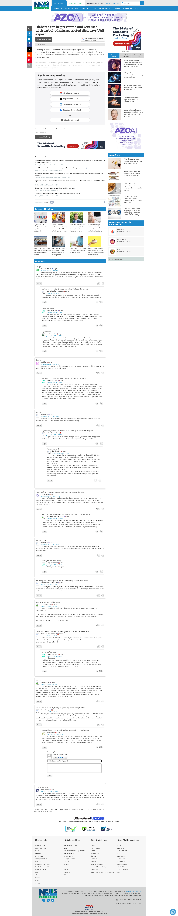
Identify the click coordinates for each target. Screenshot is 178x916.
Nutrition (120, 249)
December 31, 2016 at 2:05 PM (50, 544)
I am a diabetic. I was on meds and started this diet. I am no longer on (66, 730)
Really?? (38, 267)
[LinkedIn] (29, 39)
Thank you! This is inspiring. (51, 561)
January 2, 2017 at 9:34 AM (54, 293)
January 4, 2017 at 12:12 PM (54, 518)
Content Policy (95, 869)
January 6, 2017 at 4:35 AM (54, 312)
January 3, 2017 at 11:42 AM (49, 636)
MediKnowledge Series (43, 864)
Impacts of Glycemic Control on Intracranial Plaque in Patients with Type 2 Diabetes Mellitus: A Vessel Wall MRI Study (70, 181)
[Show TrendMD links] (104, 202)
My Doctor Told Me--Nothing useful (48, 602)
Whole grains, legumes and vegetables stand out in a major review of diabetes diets (96, 252)
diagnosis (59, 63)
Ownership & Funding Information (102, 872)
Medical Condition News (51, 129)
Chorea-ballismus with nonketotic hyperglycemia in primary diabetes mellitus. (58, 193)
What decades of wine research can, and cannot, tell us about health (133, 161)
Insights (38, 861)
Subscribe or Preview (124, 231)
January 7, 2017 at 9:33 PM (49, 684)
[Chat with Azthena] (173, 912)
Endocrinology (122, 239)
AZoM (119, 845)
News (37, 851)
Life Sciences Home (76, 3)
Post (49, 776)
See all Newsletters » (116, 259)
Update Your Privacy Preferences (129, 900)
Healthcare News (67, 129)
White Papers (39, 856)
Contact (93, 861)
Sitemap (93, 856)
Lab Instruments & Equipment (74, 851)
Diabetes (120, 229)
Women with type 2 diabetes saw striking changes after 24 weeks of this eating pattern (60, 228)
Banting (38, 360)
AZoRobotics (121, 856)
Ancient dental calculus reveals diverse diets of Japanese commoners (132, 173)
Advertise (94, 859)
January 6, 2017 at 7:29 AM (54, 565)
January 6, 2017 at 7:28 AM (54, 382)
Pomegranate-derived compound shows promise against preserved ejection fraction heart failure (133, 63)
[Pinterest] (29, 60)
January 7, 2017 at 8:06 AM (54, 656)
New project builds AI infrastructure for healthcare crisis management (59, 252)
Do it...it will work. (42, 787)
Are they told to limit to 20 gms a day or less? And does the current (65, 289)
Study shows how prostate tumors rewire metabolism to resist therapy (133, 87)
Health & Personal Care (43, 867)
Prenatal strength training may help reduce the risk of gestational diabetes (95, 228)
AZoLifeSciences (122, 869)
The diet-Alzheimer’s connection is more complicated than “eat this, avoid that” (133, 199)
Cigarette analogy (48, 308)
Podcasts (38, 880)
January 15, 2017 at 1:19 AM (60, 453)
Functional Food (40, 848)
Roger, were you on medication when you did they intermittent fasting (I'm (67, 431)
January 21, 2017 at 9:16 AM (49, 712)
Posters (37, 878)
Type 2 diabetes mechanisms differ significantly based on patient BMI (41, 228)
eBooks (37, 875)
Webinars (67, 864)
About (93, 845)
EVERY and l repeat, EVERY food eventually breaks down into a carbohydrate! (62, 632)
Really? (38, 680)
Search (93, 851)
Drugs (37, 872)
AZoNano (120, 848)
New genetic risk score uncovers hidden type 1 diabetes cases (78, 251)
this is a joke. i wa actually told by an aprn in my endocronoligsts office (60, 708)
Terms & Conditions (97, 864)
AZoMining (121, 861)
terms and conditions (133, 891)
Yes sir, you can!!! (53, 449)
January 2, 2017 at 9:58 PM (49, 606)
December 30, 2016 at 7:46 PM (50, 364)
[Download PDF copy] (29, 28)
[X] (29, 49)
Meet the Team (96, 848)
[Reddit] (29, 54)
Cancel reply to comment (55, 752)
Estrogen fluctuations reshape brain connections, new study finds (133, 75)
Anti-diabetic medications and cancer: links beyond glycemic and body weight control (60, 168)
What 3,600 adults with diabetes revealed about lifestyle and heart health (42, 252)
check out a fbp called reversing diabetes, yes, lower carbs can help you (66, 514)
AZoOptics (120, 853)
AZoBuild (120, 867)
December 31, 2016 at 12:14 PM (50, 496)
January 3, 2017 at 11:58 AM (54, 435)
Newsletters (95, 853)
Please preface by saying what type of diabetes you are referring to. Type (61, 492)
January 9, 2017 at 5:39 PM (54, 336)
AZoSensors (121, 859)
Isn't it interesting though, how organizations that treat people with (65, 378)
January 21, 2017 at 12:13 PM (49, 791)
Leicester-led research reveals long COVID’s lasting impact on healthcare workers (77, 228)
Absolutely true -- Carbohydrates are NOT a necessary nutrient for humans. (62, 581)
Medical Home (59, 3)
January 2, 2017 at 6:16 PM (49, 585)
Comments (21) (40, 132)
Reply (39, 284)
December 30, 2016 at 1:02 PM (50, 271)
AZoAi (119, 872)
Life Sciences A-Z (69, 853)
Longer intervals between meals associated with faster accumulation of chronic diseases (133, 113)
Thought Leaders (41, 859)
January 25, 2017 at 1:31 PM (54, 734)
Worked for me (41, 540)
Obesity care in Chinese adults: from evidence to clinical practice (54, 188)
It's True (39, 412)
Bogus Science (47, 332)
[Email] (29, 65)
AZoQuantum (122, 864)
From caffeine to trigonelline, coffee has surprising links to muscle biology (133, 187)
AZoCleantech (122, 851)
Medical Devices (40, 869)
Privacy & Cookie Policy (98, 867)
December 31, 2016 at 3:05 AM (50, 416)
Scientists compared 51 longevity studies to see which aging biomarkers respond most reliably (132, 212)
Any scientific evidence (49, 652)
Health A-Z (38, 853)
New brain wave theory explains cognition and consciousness (132, 100)
